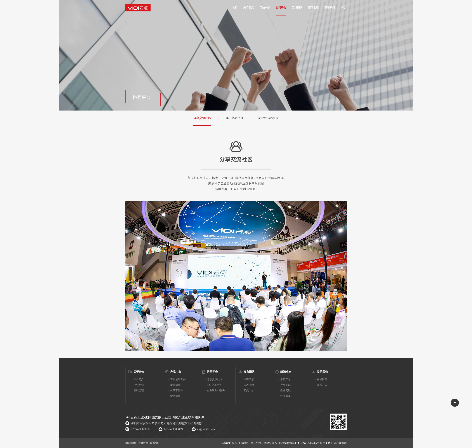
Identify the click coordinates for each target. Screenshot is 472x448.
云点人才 (249, 390)
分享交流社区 (202, 118)
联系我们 (329, 7)
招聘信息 (249, 379)
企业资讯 (285, 390)
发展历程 (138, 390)
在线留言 (322, 379)
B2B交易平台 (234, 118)
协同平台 (281, 7)
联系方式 (322, 385)
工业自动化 (170, 417)
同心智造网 (340, 443)
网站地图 (130, 443)
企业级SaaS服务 (268, 118)
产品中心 (265, 7)
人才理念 (249, 385)
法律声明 (143, 443)
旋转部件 (175, 385)
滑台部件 (175, 396)
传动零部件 (176, 390)
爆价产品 (285, 379)
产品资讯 (285, 385)
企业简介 (138, 379)
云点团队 (297, 7)
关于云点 (248, 7)
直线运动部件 (178, 379)
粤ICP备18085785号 (308, 443)
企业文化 (138, 385)
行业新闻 (285, 396)
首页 (234, 7)
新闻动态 (313, 7)
